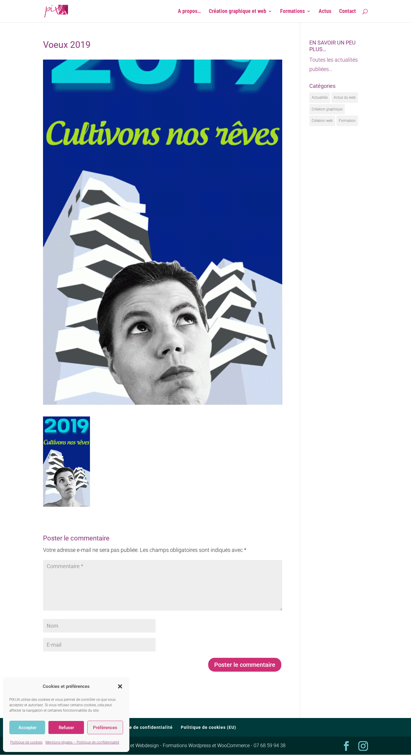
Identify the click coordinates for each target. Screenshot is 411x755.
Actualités (320, 97)
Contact (347, 11)
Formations (292, 11)
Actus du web (345, 97)
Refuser (66, 727)
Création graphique (327, 109)
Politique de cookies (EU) (208, 727)
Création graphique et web (237, 11)
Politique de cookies (26, 742)
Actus (325, 11)
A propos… (189, 11)
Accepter (27, 727)
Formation (347, 121)
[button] (120, 686)
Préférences (105, 727)
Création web (322, 121)
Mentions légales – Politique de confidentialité (82, 742)
